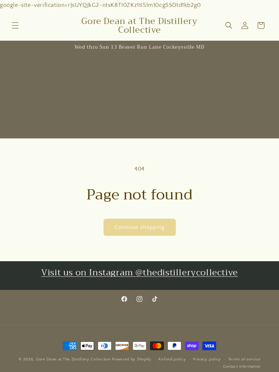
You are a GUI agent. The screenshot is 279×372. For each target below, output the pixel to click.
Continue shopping (139, 227)
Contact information (242, 366)
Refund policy (172, 359)
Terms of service (244, 359)
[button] (15, 25)
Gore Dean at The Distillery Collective (73, 359)
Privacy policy (207, 359)
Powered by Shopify (131, 359)
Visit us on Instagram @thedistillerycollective (139, 272)
